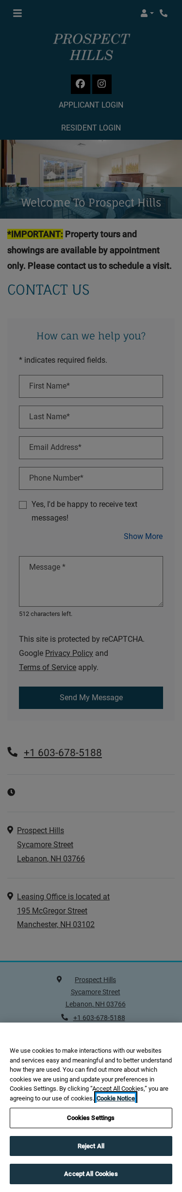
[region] (91, 1107)
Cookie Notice (116, 1098)
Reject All (91, 1146)
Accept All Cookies (90, 1173)
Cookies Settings (91, 1117)
